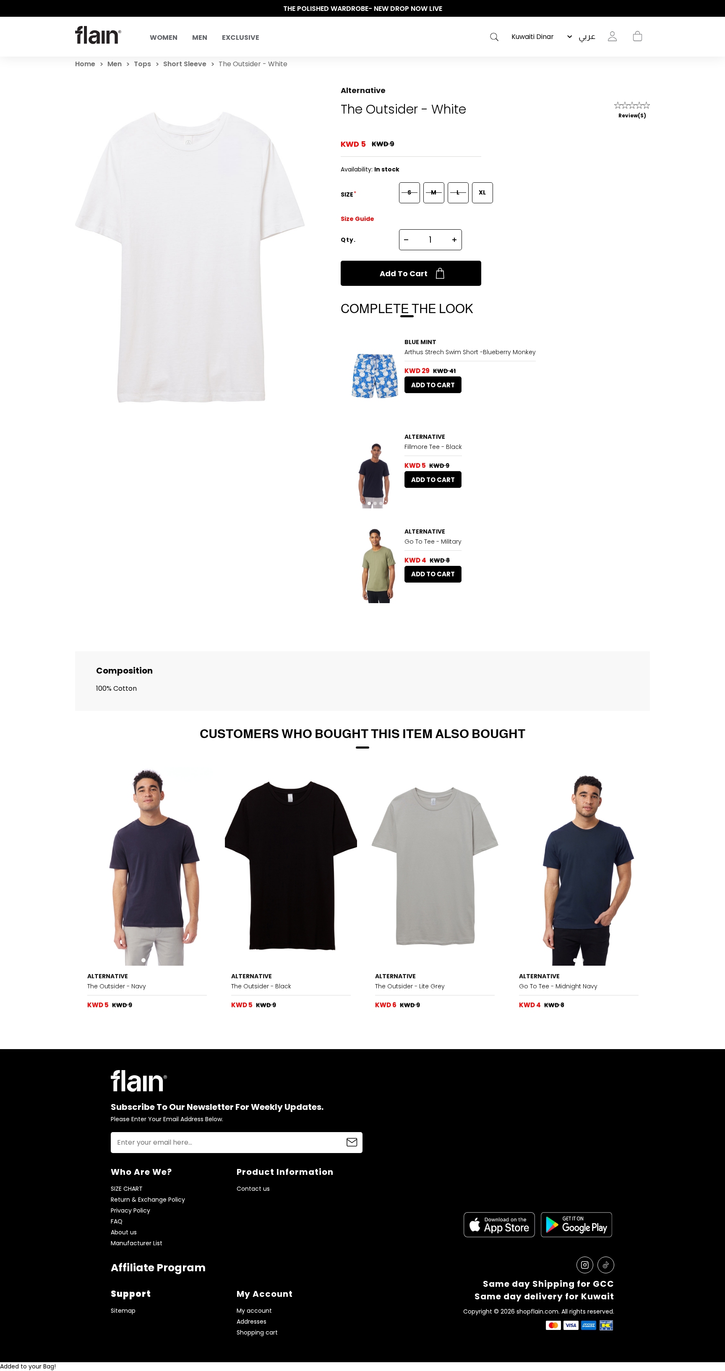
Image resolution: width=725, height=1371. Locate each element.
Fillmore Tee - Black (433, 447)
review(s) (632, 115)
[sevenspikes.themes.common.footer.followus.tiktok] (605, 1265)
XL (482, 192)
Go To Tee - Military (433, 541)
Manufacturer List (136, 1243)
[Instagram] (584, 1265)
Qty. (348, 240)
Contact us (253, 1189)
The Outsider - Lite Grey (410, 986)
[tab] (363, 408)
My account (254, 1311)
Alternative (363, 90)
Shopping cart (637, 36)
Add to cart (404, 273)
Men (199, 37)
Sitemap (123, 1311)
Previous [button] (79, 9)
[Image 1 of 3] (375, 470)
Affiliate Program (158, 1267)
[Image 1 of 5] (375, 376)
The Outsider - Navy (116, 986)
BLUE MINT (420, 342)
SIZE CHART (127, 1189)
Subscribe (352, 1142)
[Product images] (375, 376)
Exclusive (240, 37)
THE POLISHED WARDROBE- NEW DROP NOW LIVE (362, 8)
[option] (362, 8)
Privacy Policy (130, 1211)
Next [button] (646, 9)
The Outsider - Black (261, 986)
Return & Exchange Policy (148, 1200)
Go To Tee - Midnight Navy (558, 986)
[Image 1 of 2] (147, 866)
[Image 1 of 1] (375, 565)
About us (124, 1232)
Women (163, 37)
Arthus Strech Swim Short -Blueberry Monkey (470, 352)
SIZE (348, 194)
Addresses (251, 1322)
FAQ (117, 1222)
